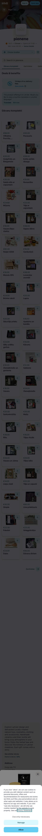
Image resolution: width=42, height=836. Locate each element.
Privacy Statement (24, 810)
